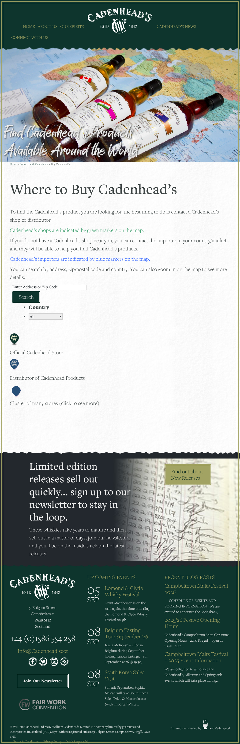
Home (29, 26)
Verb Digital (222, 728)
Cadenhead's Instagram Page (54, 661)
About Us (47, 26)
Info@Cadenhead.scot (43, 650)
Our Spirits (72, 26)
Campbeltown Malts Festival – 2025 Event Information (196, 657)
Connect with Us (29, 37)
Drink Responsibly (77, 741)
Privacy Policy (52, 741)
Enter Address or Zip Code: (35, 286)
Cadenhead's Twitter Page (43, 661)
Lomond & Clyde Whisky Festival (124, 591)
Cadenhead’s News (176, 26)
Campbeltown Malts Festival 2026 (196, 588)
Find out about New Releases (187, 474)
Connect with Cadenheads (34, 164)
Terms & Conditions (26, 741)
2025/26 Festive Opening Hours (192, 622)
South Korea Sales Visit (124, 675)
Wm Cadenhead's (120, 20)
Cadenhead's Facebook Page (33, 661)
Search (26, 296)
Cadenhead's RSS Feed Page (64, 661)
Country (39, 307)
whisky (205, 724)
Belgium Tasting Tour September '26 (126, 633)
